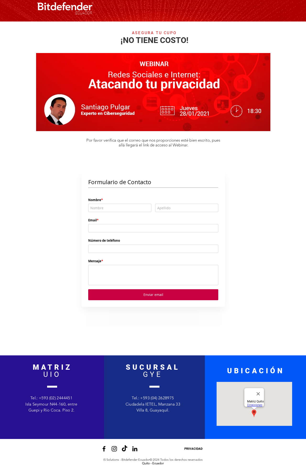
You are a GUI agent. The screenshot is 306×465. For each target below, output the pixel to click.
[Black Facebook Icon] (104, 428)
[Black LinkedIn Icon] (134, 428)
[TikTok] (124, 428)
